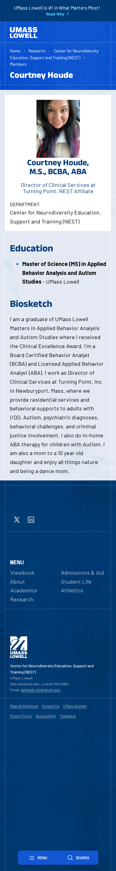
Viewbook (22, 572)
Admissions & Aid (82, 572)
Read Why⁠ (55, 13)
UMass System (75, 706)
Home (15, 50)
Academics (23, 590)
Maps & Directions (24, 706)
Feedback (68, 716)
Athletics (72, 590)
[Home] (23, 32)
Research (36, 50)
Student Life (76, 581)
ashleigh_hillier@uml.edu (40, 690)
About (17, 581)
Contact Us (50, 706)
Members (18, 64)
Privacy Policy (21, 716)
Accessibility (46, 716)
